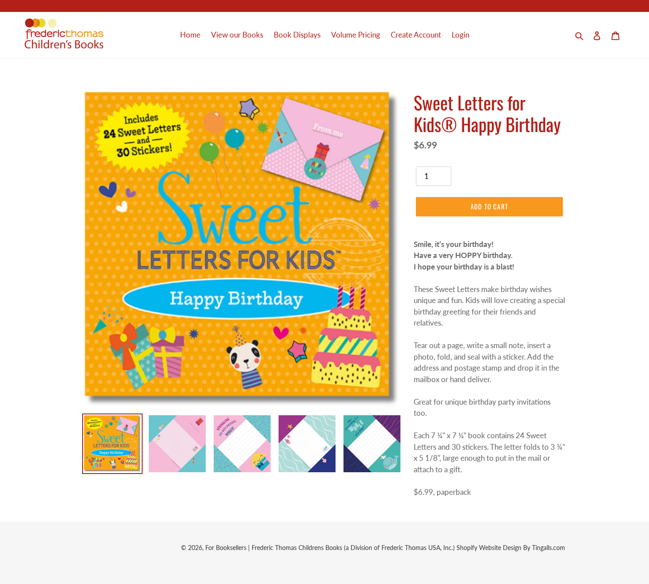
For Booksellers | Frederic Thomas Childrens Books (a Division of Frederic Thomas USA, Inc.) (331, 547)
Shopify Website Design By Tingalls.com (511, 547)
